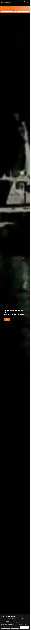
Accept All (24, 627)
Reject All (5, 627)
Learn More (15, 11)
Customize (15, 627)
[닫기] (28, 7)
